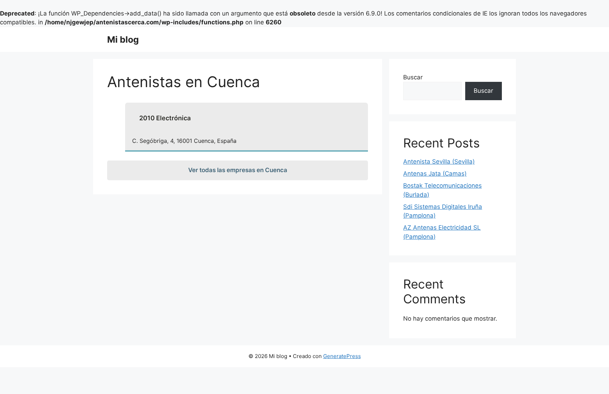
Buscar (413, 77)
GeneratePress (342, 356)
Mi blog (123, 39)
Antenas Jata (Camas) (435, 173)
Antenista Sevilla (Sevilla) (439, 161)
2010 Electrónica (165, 118)
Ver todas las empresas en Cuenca (237, 170)
